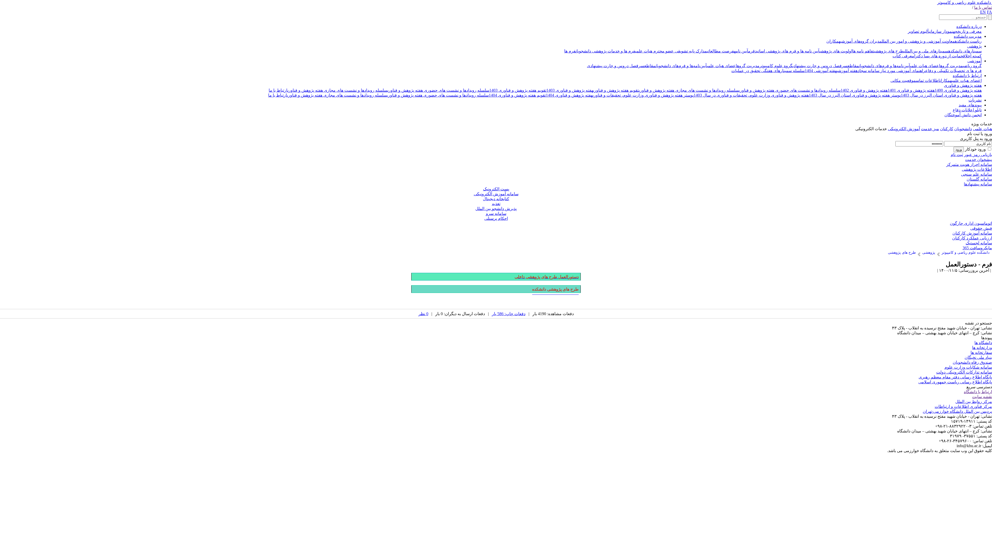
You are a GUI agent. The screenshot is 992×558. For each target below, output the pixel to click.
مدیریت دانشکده (968, 36)
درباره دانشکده (969, 26)
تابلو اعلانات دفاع (967, 110)
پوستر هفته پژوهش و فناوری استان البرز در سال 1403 (855, 95)
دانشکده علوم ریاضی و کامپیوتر (964, 2)
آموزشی (974, 61)
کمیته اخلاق (972, 56)
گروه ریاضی (972, 66)
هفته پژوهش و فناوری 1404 (569, 95)
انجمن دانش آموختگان (963, 115)
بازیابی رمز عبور (978, 154)
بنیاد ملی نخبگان (978, 357)
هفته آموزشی (847, 70)
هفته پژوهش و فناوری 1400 (958, 90)
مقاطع (853, 66)
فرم (751, 51)
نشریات (975, 100)
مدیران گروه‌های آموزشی (861, 41)
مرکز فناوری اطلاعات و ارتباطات (963, 406)
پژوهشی (974, 46)
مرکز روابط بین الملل (973, 401)
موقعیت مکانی (903, 80)
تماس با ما (983, 7)
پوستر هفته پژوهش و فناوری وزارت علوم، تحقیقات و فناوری (643, 95)
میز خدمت (930, 129)
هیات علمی (982, 129)
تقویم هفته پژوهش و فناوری (616, 90)
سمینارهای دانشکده (965, 51)
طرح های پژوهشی (889, 51)
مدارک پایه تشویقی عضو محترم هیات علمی (671, 51)
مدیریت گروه (951, 66)
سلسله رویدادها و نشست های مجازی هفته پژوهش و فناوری (689, 90)
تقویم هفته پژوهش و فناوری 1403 (517, 90)
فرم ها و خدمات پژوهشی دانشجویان (605, 51)
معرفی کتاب (903, 56)
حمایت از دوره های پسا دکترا (938, 56)
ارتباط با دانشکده (967, 75)
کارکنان (946, 129)
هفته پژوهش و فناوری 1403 (569, 90)
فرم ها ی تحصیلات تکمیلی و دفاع (953, 70)
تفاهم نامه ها (863, 51)
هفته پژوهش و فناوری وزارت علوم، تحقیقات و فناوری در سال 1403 (751, 95)
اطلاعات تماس (928, 80)
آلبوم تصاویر (918, 31)
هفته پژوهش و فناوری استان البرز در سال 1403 (941, 95)
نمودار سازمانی (941, 31)
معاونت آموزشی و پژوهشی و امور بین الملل (918, 41)
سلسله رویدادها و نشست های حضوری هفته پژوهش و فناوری (790, 90)
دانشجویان (963, 129)
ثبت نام (957, 154)
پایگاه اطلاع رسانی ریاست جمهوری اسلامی (955, 382)
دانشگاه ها (983, 342)
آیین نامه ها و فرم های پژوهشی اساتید (787, 51)
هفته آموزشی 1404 (821, 70)
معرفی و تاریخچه (967, 31)
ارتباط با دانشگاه (978, 392)
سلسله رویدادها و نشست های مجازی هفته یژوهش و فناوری (337, 95)
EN (983, 12)
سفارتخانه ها (981, 352)
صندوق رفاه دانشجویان (972, 362)
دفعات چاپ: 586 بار (508, 314)
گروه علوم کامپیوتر (776, 66)
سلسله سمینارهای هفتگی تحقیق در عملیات (768, 70)
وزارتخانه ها (982, 347)
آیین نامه (741, 51)
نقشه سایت (982, 396)
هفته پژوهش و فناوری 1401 (911, 90)
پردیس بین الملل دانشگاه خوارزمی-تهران (957, 411)
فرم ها (570, 51)
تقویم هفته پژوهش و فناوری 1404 (517, 95)
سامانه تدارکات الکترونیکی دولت (964, 372)
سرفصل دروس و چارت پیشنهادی (820, 66)
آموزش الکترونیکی (904, 129)
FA (989, 12)
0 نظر (423, 314)
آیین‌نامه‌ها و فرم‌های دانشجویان (884, 66)
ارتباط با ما (278, 90)
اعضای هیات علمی (925, 66)
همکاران (833, 41)
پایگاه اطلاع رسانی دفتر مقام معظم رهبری (955, 377)
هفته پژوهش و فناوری (963, 85)
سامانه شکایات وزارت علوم (968, 367)
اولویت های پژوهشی (835, 51)
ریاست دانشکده (968, 41)
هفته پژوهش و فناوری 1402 (864, 90)
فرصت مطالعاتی (720, 51)
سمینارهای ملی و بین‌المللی (926, 51)
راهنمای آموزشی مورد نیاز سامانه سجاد (891, 70)
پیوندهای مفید (970, 105)
